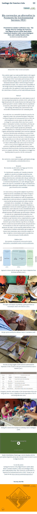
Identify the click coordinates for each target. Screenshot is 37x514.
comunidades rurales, (16, 243)
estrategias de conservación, (20, 241)
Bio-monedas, (9, 241)
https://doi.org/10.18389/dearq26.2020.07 (22, 474)
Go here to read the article (18, 37)
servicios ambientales (28, 243)
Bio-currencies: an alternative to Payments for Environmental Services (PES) (18, 18)
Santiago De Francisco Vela (13, 3)
